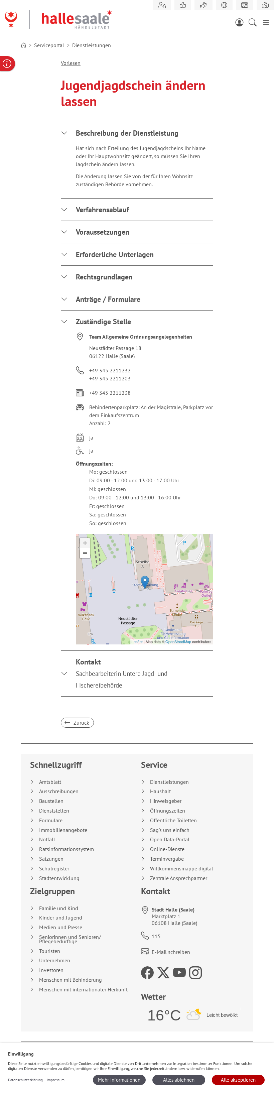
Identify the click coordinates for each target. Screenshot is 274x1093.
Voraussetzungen (102, 232)
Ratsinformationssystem (66, 849)
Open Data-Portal (169, 839)
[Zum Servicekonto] (241, 22)
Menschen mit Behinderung (70, 980)
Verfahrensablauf (102, 209)
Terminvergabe (167, 859)
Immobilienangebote (63, 830)
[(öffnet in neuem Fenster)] (265, 5)
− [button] (85, 553)
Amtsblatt (50, 782)
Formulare (50, 820)
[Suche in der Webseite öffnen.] (255, 22)
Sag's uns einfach (169, 830)
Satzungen (51, 859)
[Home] (23, 45)
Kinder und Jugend (60, 918)
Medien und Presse (60, 927)
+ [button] (85, 543)
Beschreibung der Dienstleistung (127, 133)
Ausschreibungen (59, 791)
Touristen (49, 951)
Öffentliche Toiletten (173, 820)
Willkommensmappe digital (181, 868)
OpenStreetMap (178, 641)
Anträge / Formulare (108, 299)
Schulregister (54, 868)
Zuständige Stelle (103, 321)
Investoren (51, 970)
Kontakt (121, 673)
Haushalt (160, 791)
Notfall (47, 839)
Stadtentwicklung (59, 878)
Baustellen (51, 801)
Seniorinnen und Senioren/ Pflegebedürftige (70, 939)
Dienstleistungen (169, 782)
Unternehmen (54, 960)
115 (156, 936)
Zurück (80, 722)
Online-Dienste (167, 849)
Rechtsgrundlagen (104, 276)
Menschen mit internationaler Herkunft (83, 989)
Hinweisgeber (165, 801)
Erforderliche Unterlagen (115, 254)
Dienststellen (54, 811)
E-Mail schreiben (171, 952)
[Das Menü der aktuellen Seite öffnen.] (266, 22)
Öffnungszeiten (167, 811)
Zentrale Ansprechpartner (178, 878)
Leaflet (137, 641)
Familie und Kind (58, 908)
